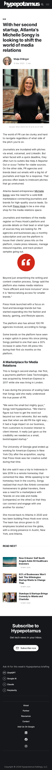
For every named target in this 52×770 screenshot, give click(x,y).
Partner (26, 710)
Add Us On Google (26, 726)
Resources (26, 716)
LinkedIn (26, 733)
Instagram (26, 746)
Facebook (26, 739)
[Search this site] (42, 4)
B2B (4, 19)
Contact (26, 721)
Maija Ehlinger (21, 59)
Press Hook (19, 206)
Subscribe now (28, 648)
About (26, 705)
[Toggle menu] (47, 4)
